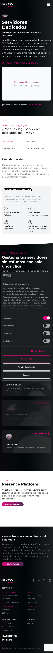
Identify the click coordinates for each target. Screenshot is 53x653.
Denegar (26, 375)
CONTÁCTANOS (13, 564)
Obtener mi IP (7, 630)
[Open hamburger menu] (48, 4)
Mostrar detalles (38, 351)
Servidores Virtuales (34, 595)
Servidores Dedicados (10, 595)
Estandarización (9, 142)
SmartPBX (31, 609)
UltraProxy (31, 599)
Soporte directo (9, 148)
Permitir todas (26, 359)
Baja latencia (32, 142)
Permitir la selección (26, 367)
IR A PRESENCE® (9, 636)
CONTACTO (7, 640)
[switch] (46, 326)
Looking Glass (7, 623)
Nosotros (29, 623)
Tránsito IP (6, 609)
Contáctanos (35, 105)
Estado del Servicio (9, 627)
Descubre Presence (13, 504)
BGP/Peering (6, 613)
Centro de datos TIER (35, 148)
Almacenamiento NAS (10, 602)
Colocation (6, 599)
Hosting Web (32, 602)
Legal (28, 627)
